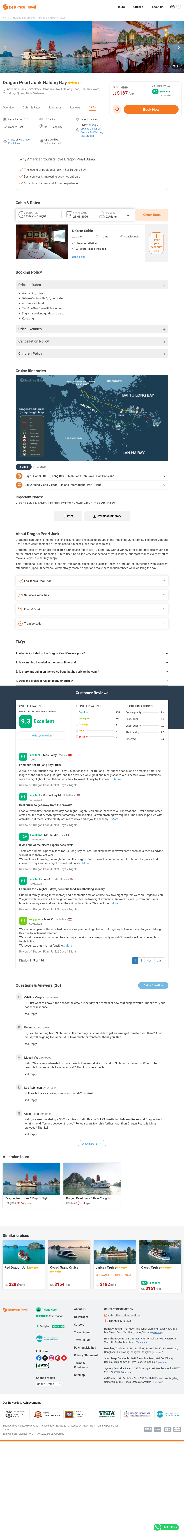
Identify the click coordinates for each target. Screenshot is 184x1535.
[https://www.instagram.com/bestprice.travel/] (52, 1358)
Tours (121, 7)
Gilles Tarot (31, 1113)
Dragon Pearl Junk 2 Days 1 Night (27, 1198)
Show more (90, 1143)
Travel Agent (82, 1332)
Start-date (80, 212)
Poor (81, 730)
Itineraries (55, 107)
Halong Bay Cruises (24, 17)
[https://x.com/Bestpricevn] (45, 1358)
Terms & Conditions (81, 1365)
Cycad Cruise (150, 1267)
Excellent (84, 712)
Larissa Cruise (106, 1267)
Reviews (75, 107)
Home (6, 17)
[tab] (92, 653)
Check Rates (152, 215)
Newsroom (81, 1317)
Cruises (138, 7)
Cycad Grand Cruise (64, 1267)
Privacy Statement (86, 1355)
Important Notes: (29, 497)
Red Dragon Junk (16, 1267)
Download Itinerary (109, 516)
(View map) (157, 1332)
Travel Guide (82, 1340)
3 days (41, 466)
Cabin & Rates (32, 107)
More (117, 779)
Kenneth (29, 1027)
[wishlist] (118, 109)
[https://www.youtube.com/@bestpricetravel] (64, 1358)
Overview (8, 107)
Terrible (83, 736)
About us (157, 7)
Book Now (151, 109)
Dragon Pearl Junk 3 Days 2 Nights (88, 1198)
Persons (110, 212)
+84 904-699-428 (120, 1321)
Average (83, 724)
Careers (79, 1324)
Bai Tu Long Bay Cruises (51, 17)
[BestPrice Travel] (19, 7)
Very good (84, 718)
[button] (5, 47)
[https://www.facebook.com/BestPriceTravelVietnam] (39, 1358)
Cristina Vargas (34, 997)
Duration (32, 212)
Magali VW (31, 1057)
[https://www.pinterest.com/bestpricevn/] (58, 1358)
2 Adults (111, 216)
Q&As (92, 107)
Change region (45, 1378)
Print (70, 516)
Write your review (42, 735)
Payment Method (85, 1347)
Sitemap (79, 1375)
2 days (23, 466)
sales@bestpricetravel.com (125, 1315)
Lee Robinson (33, 1087)
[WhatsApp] (165, 1527)
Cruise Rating (161, 86)
